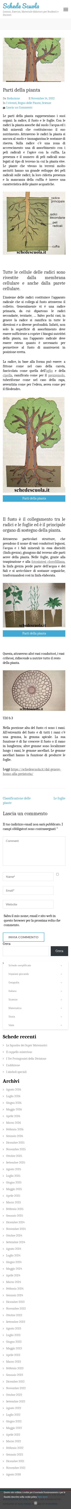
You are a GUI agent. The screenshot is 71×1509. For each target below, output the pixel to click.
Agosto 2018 (13, 1474)
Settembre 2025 (15, 1162)
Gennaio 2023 (14, 1375)
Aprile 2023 (13, 1355)
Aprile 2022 (13, 1434)
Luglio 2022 (13, 1414)
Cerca (6, 944)
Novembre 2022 (16, 1388)
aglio (49, 371)
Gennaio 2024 (14, 1295)
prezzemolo (56, 375)
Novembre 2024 (16, 1229)
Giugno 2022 (14, 1421)
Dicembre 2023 (15, 1302)
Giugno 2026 (14, 1103)
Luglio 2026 (13, 1096)
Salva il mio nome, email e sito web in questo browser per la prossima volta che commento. (32, 920)
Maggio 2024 (14, 1268)
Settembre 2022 (15, 1401)
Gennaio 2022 (14, 1454)
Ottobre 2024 (14, 1235)
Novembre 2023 (16, 1308)
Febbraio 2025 (14, 1209)
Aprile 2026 (13, 1116)
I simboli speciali (16, 1072)
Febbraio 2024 (14, 1288)
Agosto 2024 (13, 1249)
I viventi (11, 103)
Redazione (13, 98)
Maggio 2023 (14, 1348)
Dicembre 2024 (15, 1222)
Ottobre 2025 (14, 1156)
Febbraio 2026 (14, 1129)
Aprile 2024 (13, 1275)
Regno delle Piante (29, 103)
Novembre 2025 (16, 1149)
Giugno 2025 (14, 1182)
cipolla (7, 375)
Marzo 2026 (13, 1122)
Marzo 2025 (13, 1202)
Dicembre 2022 (15, 1381)
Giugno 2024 (14, 1262)
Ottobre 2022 (14, 1395)
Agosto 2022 (13, 1408)
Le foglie (59, 798)
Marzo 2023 (13, 1361)
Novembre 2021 (15, 1468)
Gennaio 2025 (14, 1215)
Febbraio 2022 (14, 1448)
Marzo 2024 (13, 1282)
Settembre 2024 (15, 1242)
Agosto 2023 (13, 1328)
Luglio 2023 (13, 1335)
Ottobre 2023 (14, 1315)
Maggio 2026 (14, 1109)
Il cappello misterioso (19, 1052)
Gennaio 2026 (14, 1136)
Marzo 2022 (13, 1441)
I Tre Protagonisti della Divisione (26, 1058)
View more (42, 1497)
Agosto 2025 (13, 1169)
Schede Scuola (21, 5)
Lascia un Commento (19, 107)
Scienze (46, 103)
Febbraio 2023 (14, 1368)
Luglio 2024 (13, 1255)
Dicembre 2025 (15, 1142)
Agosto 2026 (13, 1089)
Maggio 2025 (14, 1189)
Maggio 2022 (14, 1428)
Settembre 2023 (15, 1322)
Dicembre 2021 (15, 1461)
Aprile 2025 (13, 1195)
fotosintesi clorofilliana (48, 562)
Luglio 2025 (13, 1176)
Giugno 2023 (13, 1341)
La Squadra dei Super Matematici (26, 1045)
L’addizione (13, 1065)
